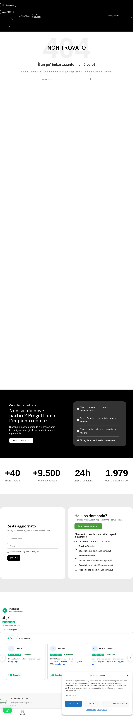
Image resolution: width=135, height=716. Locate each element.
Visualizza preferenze (115, 704)
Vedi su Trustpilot (10, 630)
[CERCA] (129, 16)
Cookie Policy (91, 710)
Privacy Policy (102, 710)
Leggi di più (13, 661)
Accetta (73, 704)
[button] (127, 675)
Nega (91, 704)
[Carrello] (12, 19)
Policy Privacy (26, 551)
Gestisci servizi (71, 695)
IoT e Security (36, 15)
